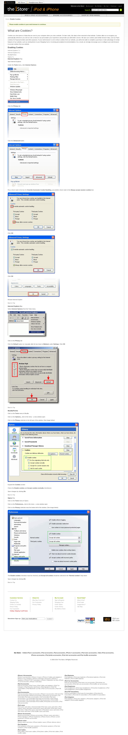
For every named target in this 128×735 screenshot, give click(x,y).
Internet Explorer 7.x (14, 50)
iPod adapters (69, 698)
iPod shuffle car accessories (98, 684)
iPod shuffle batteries (77, 678)
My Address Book (60, 609)
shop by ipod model (91, 15)
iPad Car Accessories (48, 688)
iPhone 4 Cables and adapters (52, 677)
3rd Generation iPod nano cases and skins (45, 707)
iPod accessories (23, 694)
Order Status (59, 604)
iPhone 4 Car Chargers (25, 678)
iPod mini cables (54, 731)
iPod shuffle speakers (31, 727)
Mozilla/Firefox (12, 55)
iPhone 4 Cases (37, 677)
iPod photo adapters (93, 698)
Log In (120, 6)
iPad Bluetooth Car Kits (33, 688)
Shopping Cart (59, 602)
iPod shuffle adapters (77, 700)
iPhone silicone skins (53, 722)
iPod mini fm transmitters (80, 695)
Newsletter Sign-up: (14, 618)
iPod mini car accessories (81, 684)
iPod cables (21, 731)
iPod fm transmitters (71, 693)
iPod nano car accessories (87, 682)
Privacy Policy (36, 604)
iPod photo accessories (51, 701)
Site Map (79, 606)
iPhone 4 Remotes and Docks (42, 678)
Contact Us (13, 600)
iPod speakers (22, 726)
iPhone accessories (36, 695)
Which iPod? (81, 600)
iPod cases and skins (24, 707)
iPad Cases (32, 685)
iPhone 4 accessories (24, 677)
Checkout (113, 6)
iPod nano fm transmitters (85, 693)
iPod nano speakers (34, 726)
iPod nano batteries (80, 677)
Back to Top (11, 303)
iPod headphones (70, 688)
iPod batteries (69, 677)
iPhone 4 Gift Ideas (36, 681)
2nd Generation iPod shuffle (34, 701)
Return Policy (14, 606)
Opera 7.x (11, 57)
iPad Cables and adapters (45, 685)
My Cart (106, 6)
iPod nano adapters (80, 698)
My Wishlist (98, 6)
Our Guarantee (14, 609)
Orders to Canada (15, 604)
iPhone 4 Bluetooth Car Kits (50, 680)
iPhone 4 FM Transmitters (32, 680)
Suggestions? (81, 604)
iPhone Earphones (34, 717)
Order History (59, 606)
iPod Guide (80, 602)
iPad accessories (23, 685)
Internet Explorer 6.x (14, 52)
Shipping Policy (14, 602)
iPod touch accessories (50, 695)
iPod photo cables (42, 731)
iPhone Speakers (23, 717)
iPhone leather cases (39, 722)
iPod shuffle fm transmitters (97, 695)
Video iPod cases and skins (33, 710)
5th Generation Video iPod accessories (38, 700)
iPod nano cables (31, 731)
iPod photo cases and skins (51, 710)
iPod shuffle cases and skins (40, 711)
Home (7, 19)
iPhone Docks (46, 717)
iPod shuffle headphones (83, 689)
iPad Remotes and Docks (32, 687)
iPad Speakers (45, 687)
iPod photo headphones (98, 688)
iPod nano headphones (83, 688)
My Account (89, 6)
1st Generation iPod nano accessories (38, 698)
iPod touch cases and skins (42, 708)
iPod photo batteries (93, 677)
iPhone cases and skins (51, 715)
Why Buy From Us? (38, 600)
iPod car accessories (71, 682)
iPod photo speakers (47, 726)
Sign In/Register (59, 600)
